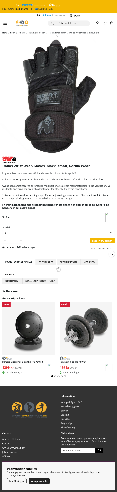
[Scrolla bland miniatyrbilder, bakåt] (57, 41)
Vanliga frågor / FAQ (71, 402)
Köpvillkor (66, 419)
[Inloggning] (97, 23)
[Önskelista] (105, 23)
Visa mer (8, 274)
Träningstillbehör (36, 32)
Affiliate (6, 456)
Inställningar (16, 481)
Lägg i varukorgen (102, 240)
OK (99, 450)
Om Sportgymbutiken (13, 447)
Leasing (65, 414)
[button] (38, 4)
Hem (4, 32)
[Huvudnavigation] (5, 23)
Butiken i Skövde (11, 439)
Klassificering (68, 427)
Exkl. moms (8, 8)
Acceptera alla (39, 481)
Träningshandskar (57, 32)
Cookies (6, 443)
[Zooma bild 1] (57, 96)
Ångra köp (66, 423)
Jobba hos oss (9, 452)
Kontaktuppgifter (70, 406)
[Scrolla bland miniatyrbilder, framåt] (57, 36)
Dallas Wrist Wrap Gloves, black (84, 32)
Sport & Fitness (17, 32)
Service (64, 410)
